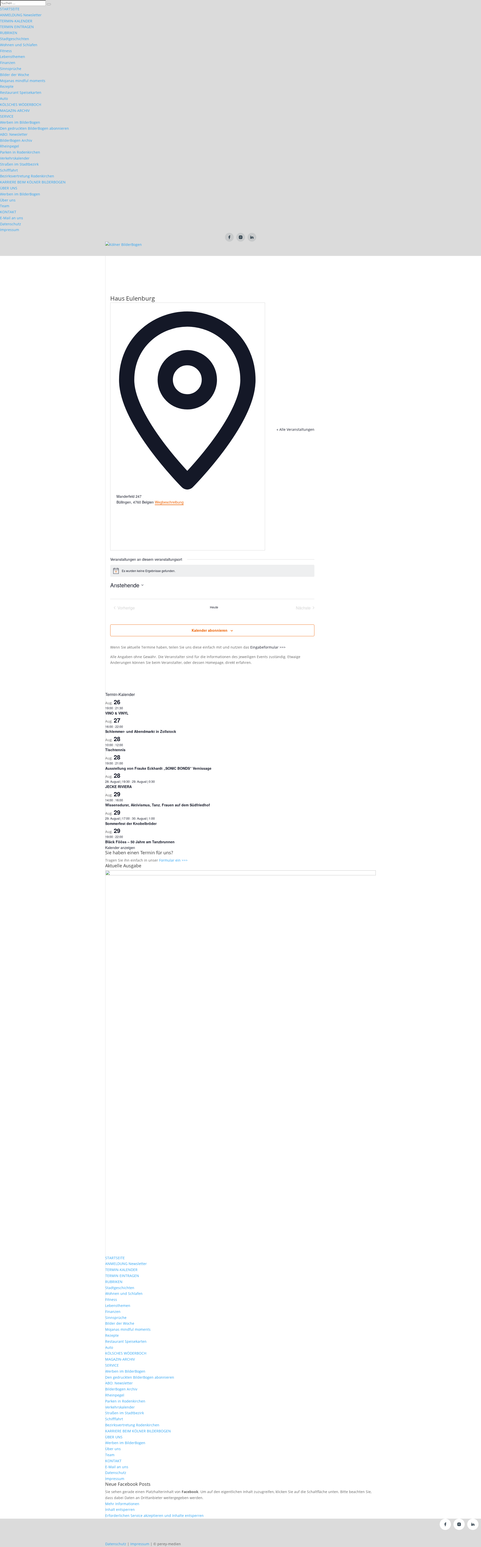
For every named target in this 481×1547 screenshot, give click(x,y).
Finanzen (7, 62)
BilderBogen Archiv (16, 140)
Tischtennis (115, 749)
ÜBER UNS (8, 188)
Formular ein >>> (173, 860)
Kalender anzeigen (120, 847)
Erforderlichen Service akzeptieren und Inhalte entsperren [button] (154, 1515)
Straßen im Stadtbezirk (19, 164)
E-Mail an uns (11, 218)
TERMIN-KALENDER (16, 21)
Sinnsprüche (10, 68)
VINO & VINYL (117, 713)
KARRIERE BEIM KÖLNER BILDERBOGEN (33, 182)
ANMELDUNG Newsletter (21, 15)
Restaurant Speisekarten (20, 92)
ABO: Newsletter (14, 134)
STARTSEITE (10, 9)
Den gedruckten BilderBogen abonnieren (34, 128)
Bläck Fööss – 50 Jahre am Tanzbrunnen (140, 841)
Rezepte (7, 86)
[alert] (212, 571)
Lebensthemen (12, 56)
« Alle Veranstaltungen (295, 429)
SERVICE (7, 116)
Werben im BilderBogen (20, 122)
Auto (4, 98)
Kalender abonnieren (209, 630)
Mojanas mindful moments (22, 80)
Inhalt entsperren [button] (120, 1509)
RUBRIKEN (8, 32)
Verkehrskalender (15, 158)
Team (4, 205)
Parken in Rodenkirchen (20, 152)
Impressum (9, 229)
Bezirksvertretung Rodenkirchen (27, 176)
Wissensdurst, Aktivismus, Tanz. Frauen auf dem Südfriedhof (157, 804)
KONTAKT (8, 211)
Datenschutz (10, 224)
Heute (214, 607)
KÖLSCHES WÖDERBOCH (20, 104)
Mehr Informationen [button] (122, 1503)
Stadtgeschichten (14, 38)
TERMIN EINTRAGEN (17, 26)
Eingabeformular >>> (268, 647)
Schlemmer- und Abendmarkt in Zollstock (140, 731)
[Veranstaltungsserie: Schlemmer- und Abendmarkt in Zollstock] (125, 726)
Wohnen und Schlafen (18, 44)
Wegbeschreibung (169, 502)
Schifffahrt (9, 170)
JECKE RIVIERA (118, 786)
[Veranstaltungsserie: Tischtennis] (125, 745)
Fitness (6, 50)
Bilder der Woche (14, 74)
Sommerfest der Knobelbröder (131, 823)
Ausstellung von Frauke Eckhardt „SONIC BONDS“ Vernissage (158, 768)
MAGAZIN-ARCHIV (15, 110)
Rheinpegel (9, 146)
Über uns (8, 200)
